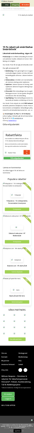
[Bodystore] (17, 260)
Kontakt (4, 357)
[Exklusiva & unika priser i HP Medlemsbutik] (17, 220)
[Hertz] (17, 290)
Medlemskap (23, 357)
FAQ (19, 361)
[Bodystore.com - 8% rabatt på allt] (17, 253)
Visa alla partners (16, 339)
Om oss (4, 353)
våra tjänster (23, 426)
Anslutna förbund (7, 364)
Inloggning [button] (15, 5)
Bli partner (5, 361)
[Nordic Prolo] (11, 153)
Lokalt (20, 364)
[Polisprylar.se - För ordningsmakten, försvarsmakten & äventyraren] (17, 188)
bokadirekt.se (12, 120)
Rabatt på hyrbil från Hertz (17, 296)
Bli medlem (25, 5)
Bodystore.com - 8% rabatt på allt (17, 266)
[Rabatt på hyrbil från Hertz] (17, 283)
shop (6, 5)
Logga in (8, 399)
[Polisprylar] (17, 195)
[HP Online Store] (17, 227)
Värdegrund (22, 353)
